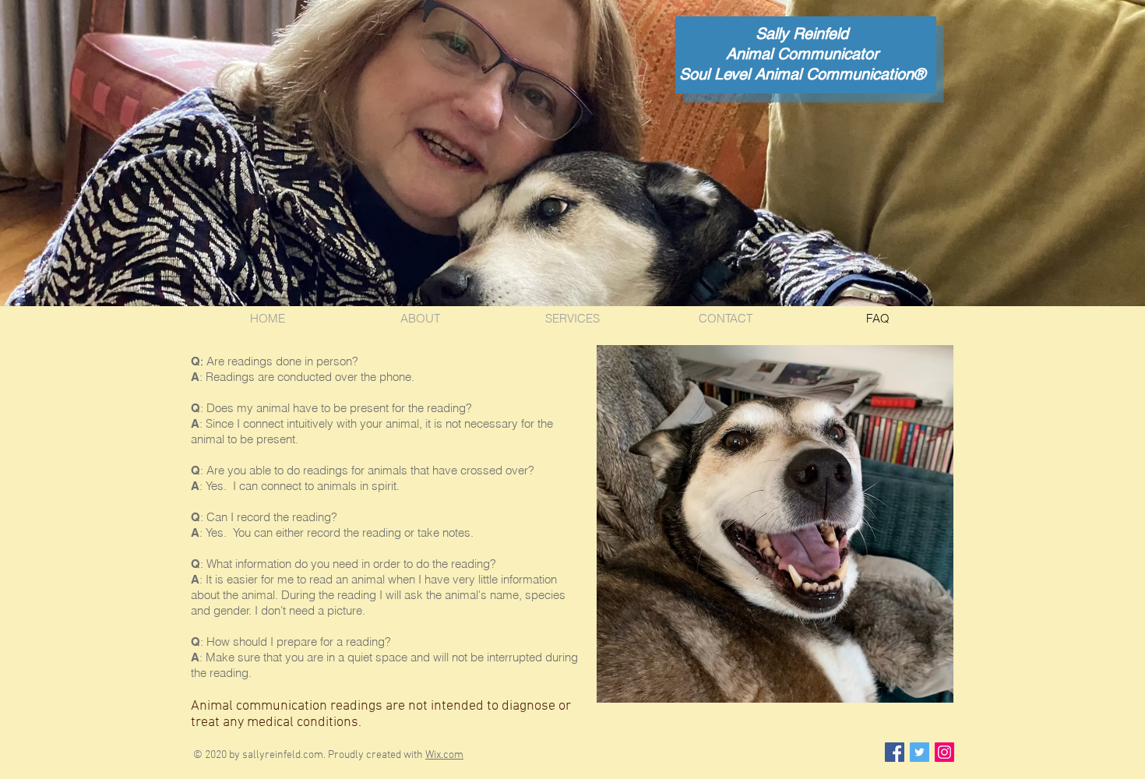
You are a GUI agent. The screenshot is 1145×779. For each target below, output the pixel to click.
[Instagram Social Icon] (944, 752)
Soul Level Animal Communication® (802, 74)
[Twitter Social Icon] (919, 752)
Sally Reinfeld (802, 33)
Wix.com (444, 755)
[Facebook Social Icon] (894, 752)
